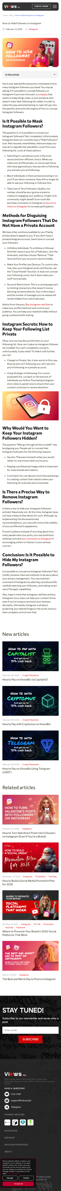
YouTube (53, 876)
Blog (11, 15)
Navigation (10, 1131)
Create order (41, 6)
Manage (10, 1178)
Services (9, 1138)
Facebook (20, 927)
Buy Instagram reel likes (37, 304)
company (43, 94)
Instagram (33, 29)
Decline (26, 1178)
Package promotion (16, 1145)
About (8, 1152)
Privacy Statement (13, 1173)
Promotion (40, 876)
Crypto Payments (30, 675)
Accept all (18, 1184)
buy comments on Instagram (37, 538)
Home (5, 15)
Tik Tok (37, 924)
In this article (12, 74)
